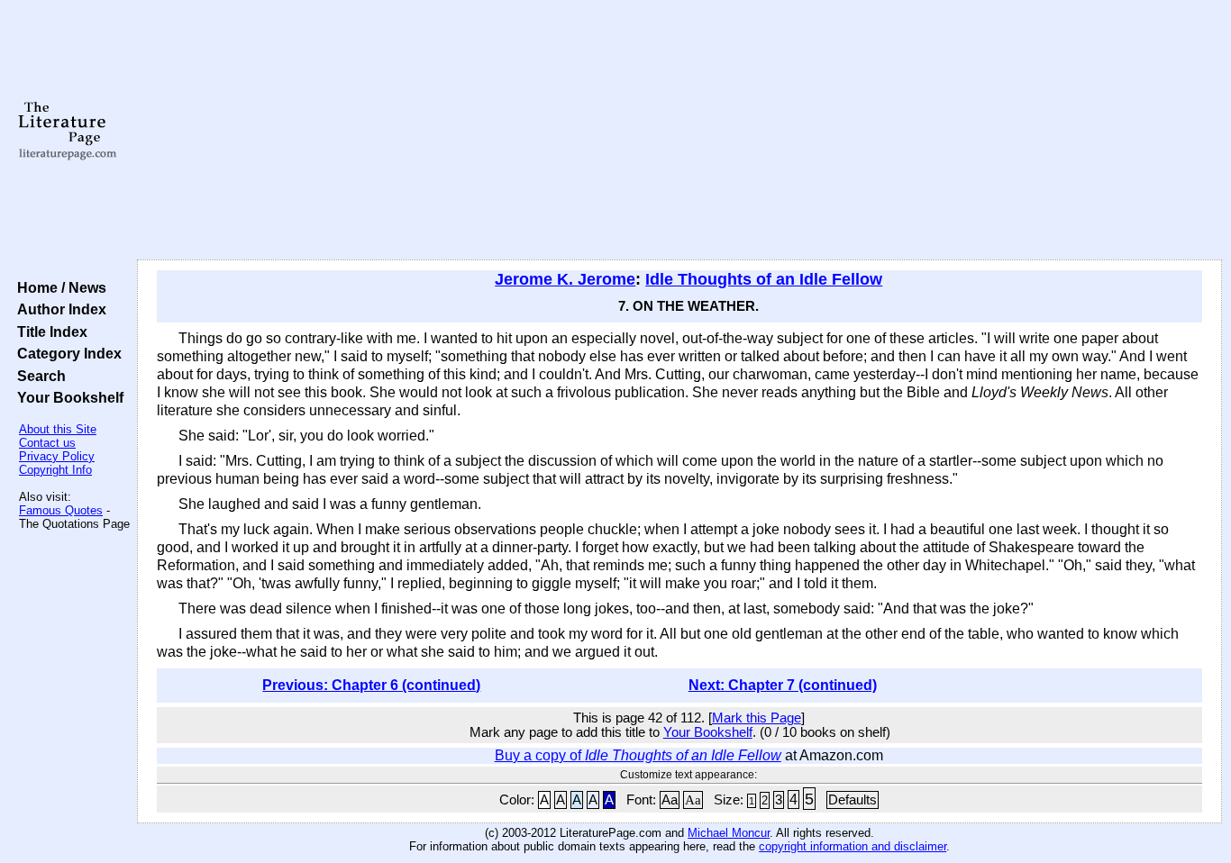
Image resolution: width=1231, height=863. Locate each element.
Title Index (48, 331)
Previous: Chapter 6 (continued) (371, 685)
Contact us (47, 443)
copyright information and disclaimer (852, 846)
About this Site (57, 429)
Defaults (852, 800)
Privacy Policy (57, 456)
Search (38, 376)
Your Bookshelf (66, 397)
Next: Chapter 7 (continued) (782, 685)
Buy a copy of (638, 755)
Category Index (66, 353)
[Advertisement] (679, 131)
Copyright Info (55, 470)
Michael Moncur (729, 833)
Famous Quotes (61, 510)
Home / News (58, 287)
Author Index (58, 309)
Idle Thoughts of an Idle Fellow (763, 279)
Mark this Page (756, 718)
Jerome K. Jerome (565, 279)
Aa (669, 800)
